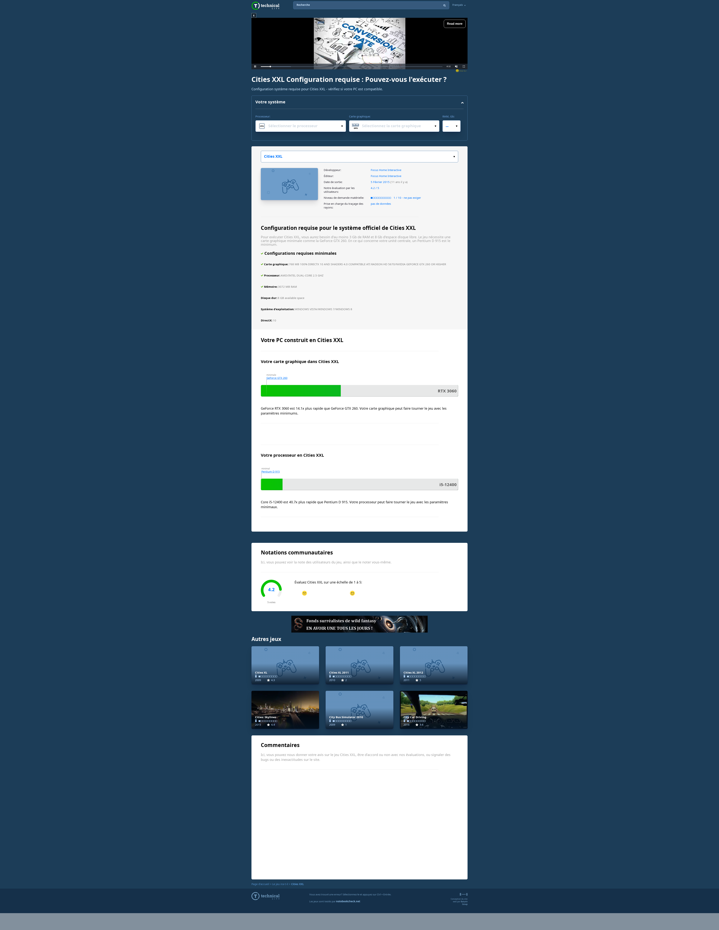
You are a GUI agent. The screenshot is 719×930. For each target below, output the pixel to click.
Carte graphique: (360, 116)
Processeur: (262, 116)
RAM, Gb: (448, 116)
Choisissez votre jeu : (359, 156)
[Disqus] (359, 824)
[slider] (351, 66)
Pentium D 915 (270, 471)
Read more (454, 23)
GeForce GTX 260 (276, 378)
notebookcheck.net (348, 901)
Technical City (265, 6)
